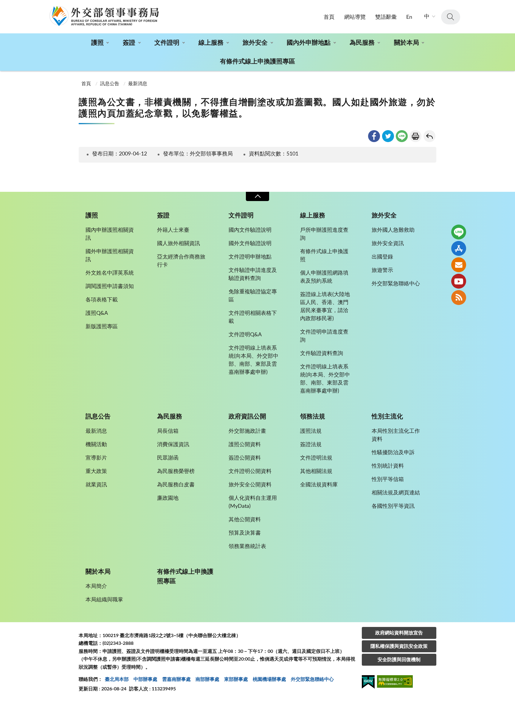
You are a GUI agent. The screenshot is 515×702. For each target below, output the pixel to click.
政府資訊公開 (247, 416)
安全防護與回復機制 (399, 659)
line (402, 136)
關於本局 (406, 43)
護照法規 (311, 431)
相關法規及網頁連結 (396, 493)
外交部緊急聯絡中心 (396, 284)
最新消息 (137, 83)
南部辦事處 (207, 679)
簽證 (129, 43)
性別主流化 (387, 416)
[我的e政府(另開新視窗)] (368, 683)
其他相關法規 (316, 471)
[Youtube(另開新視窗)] (458, 281)
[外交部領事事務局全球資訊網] (104, 15)
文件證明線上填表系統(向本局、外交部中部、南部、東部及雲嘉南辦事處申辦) (253, 360)
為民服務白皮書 (176, 485)
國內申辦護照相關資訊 (110, 234)
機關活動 (96, 444)
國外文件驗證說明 (250, 243)
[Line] (458, 232)
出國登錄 (382, 257)
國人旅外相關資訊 (178, 243)
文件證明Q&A (245, 334)
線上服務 (211, 43)
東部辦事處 (236, 679)
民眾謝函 (168, 458)
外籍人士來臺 (173, 230)
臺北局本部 (117, 679)
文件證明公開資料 (250, 471)
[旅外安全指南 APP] (458, 248)
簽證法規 (311, 444)
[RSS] (458, 297)
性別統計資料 (388, 466)
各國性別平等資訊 (393, 506)
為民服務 (362, 43)
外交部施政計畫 (247, 431)
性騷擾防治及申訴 (393, 452)
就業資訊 (96, 485)
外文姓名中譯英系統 (110, 273)
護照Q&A (97, 313)
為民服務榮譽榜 (176, 471)
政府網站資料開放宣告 (399, 633)
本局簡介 (96, 586)
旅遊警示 (382, 270)
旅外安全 (255, 43)
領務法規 (312, 416)
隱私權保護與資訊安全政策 (399, 646)
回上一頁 (429, 136)
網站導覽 (355, 17)
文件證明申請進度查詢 (324, 336)
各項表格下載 (102, 300)
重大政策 (96, 471)
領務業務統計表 (247, 546)
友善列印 (415, 136)
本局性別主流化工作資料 (396, 435)
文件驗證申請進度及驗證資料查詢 (253, 274)
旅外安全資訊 (388, 243)
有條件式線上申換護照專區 (257, 61)
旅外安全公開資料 (250, 485)
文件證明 (166, 43)
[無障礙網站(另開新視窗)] (395, 682)
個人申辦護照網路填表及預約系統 (324, 277)
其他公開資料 (245, 519)
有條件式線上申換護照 (324, 255)
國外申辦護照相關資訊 (110, 255)
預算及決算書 (245, 533)
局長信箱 (168, 431)
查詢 (450, 17)
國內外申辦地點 (309, 43)
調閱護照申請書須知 (110, 286)
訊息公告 (109, 83)
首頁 (329, 17)
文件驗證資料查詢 (321, 353)
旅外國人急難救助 (393, 230)
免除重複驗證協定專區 (253, 296)
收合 (257, 196)
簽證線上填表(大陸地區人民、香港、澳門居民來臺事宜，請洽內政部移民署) (325, 306)
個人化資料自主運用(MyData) (253, 502)
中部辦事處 (145, 679)
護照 (97, 43)
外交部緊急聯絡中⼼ (312, 679)
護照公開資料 (245, 444)
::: (3, 5)
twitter (388, 136)
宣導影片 (96, 458)
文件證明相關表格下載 (253, 317)
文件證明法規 (316, 458)
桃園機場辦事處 (269, 679)
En (409, 17)
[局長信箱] (458, 264)
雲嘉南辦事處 (176, 679)
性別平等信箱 (388, 479)
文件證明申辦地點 (250, 257)
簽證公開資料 (245, 458)
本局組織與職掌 (104, 600)
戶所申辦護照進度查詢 (324, 234)
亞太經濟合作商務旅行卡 (181, 261)
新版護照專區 (102, 326)
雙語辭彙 (386, 17)
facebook (374, 136)
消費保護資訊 (173, 444)
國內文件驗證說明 (250, 230)
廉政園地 (168, 498)
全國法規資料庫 (319, 485)
